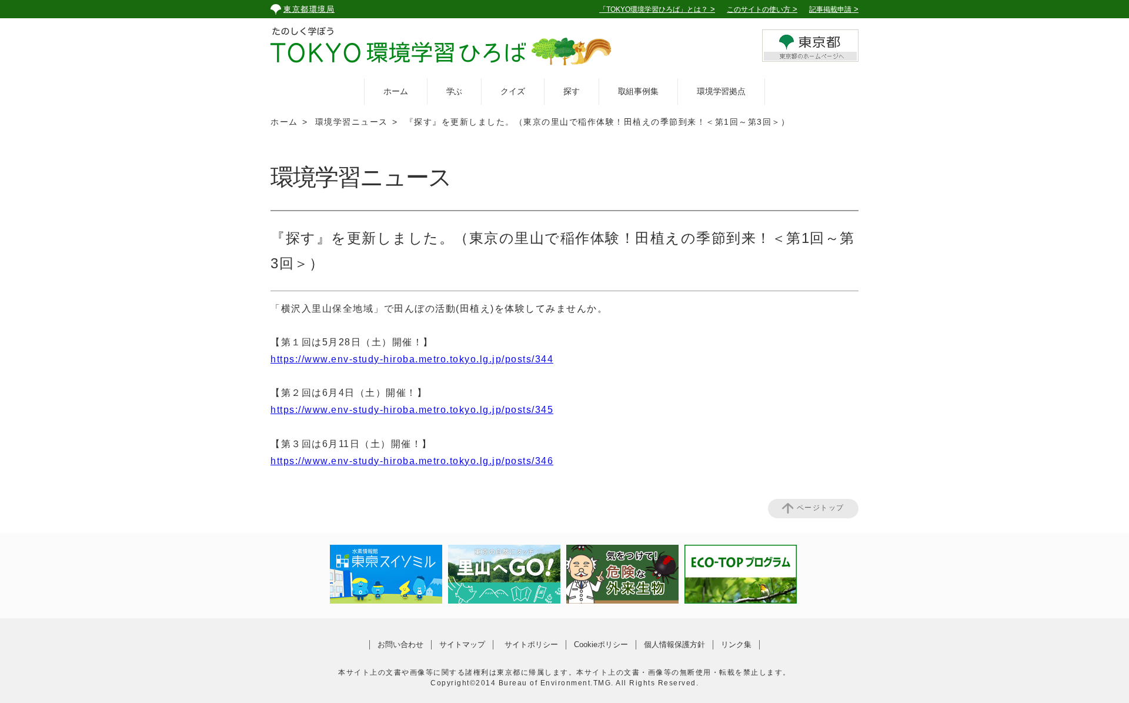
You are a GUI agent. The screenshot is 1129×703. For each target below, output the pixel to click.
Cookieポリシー (601, 644)
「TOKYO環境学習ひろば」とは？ (653, 9)
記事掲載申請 (830, 9)
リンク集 (736, 644)
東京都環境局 (309, 9)
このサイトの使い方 (758, 9)
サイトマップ (462, 644)
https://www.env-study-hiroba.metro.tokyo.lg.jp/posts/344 (411, 359)
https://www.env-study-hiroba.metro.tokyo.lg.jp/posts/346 (411, 461)
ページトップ (820, 508)
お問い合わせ (400, 644)
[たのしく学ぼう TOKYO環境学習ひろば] (441, 48)
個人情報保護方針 (674, 644)
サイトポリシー (531, 644)
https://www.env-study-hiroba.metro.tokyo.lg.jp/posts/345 (411, 410)
